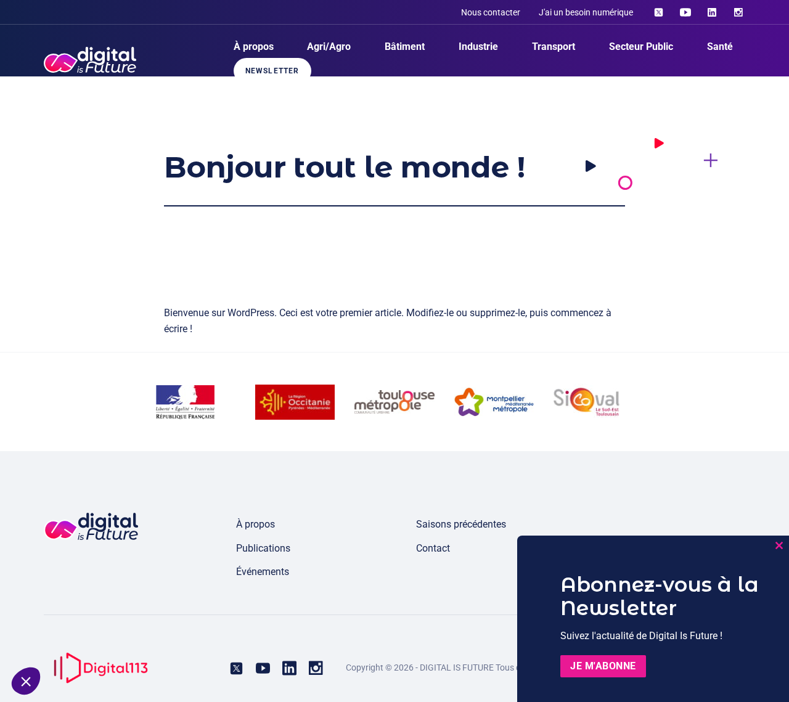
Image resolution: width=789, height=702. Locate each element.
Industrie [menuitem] (478, 46)
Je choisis (141, 640)
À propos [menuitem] (254, 46)
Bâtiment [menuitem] (405, 46)
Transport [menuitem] (553, 46)
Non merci (55, 640)
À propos (255, 524)
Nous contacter (490, 12)
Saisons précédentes (461, 524)
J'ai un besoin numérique (586, 12)
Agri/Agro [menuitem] (329, 46)
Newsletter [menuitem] (272, 71)
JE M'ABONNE (603, 666)
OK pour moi (228, 640)
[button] (26, 681)
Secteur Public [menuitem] (641, 46)
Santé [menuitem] (720, 46)
